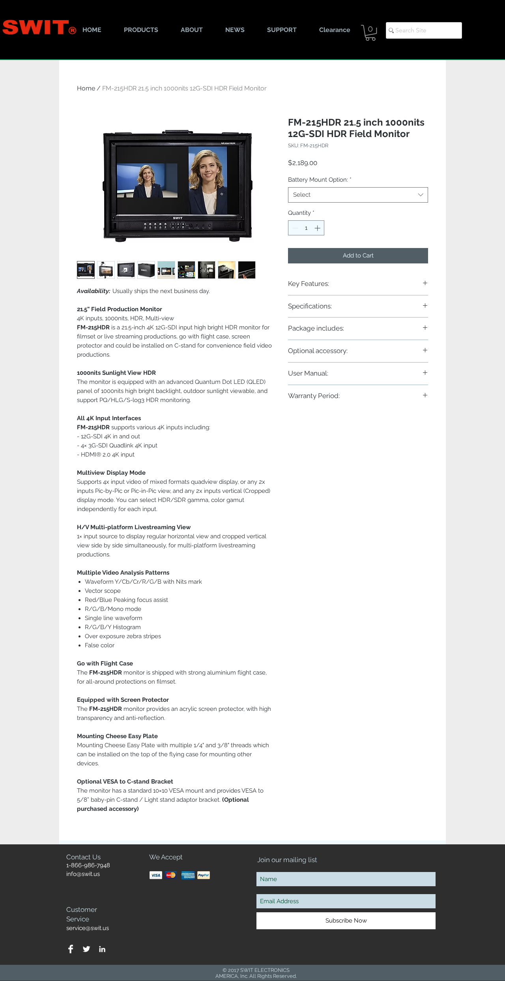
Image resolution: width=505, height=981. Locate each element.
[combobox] (358, 195)
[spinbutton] (306, 228)
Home (86, 88)
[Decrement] (294, 228)
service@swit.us (87, 928)
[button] (370, 33)
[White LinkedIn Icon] (102, 949)
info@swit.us (83, 874)
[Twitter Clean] (86, 949)
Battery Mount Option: (320, 179)
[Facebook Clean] (70, 949)
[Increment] (318, 228)
